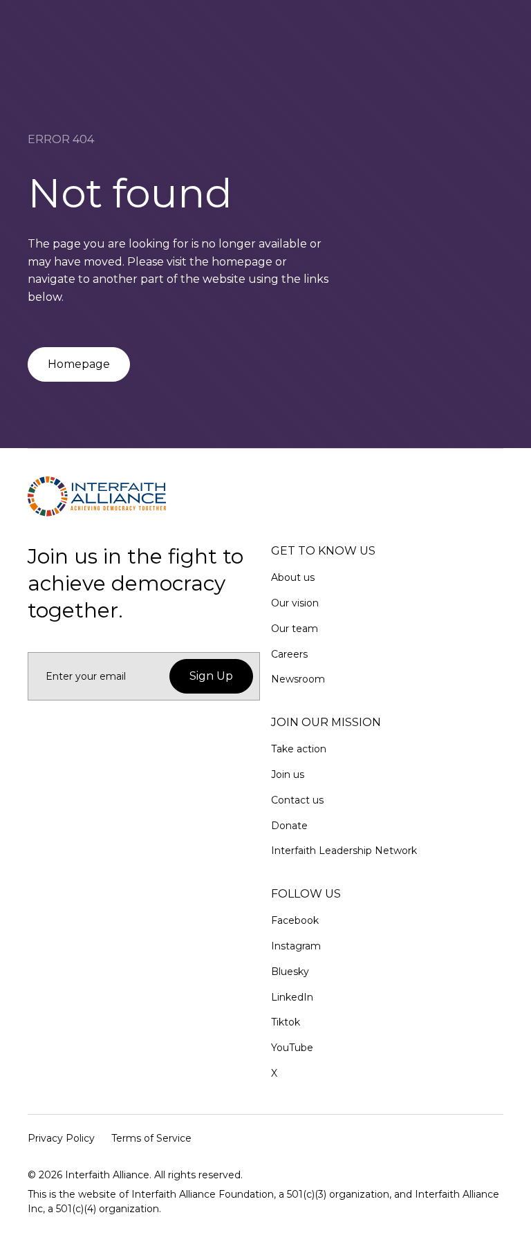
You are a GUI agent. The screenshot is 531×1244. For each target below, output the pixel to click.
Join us (287, 774)
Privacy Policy (61, 1138)
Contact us (297, 800)
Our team (294, 628)
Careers (289, 654)
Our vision (295, 603)
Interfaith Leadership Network (344, 850)
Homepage (79, 364)
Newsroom (298, 679)
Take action (298, 749)
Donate (289, 825)
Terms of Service (151, 1138)
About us (293, 577)
